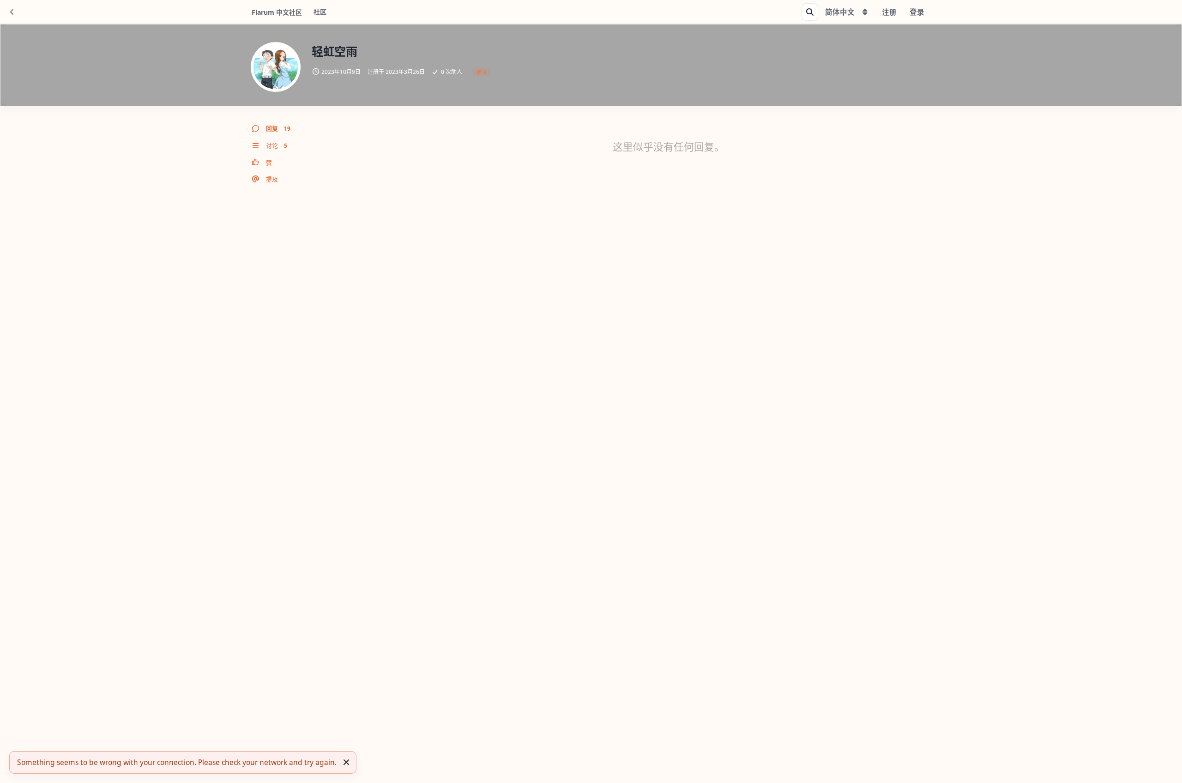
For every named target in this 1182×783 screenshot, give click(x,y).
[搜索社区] (810, 12)
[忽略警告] (346, 762)
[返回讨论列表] (12, 12)
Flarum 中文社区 (277, 12)
